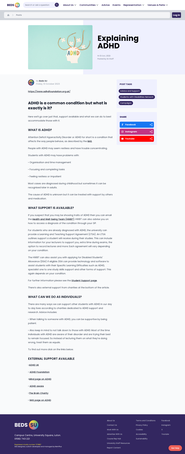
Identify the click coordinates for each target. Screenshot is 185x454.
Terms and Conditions (145, 420)
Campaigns (126, 103)
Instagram (166, 425)
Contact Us (112, 425)
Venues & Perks (156, 5)
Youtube (165, 434)
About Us (68, 5)
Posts (19, 15)
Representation (132, 5)
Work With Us (112, 429)
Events (116, 5)
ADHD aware (37, 386)
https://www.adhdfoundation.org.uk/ (49, 91)
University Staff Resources (118, 443)
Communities (88, 5)
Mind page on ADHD (40, 379)
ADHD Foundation (39, 372)
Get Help (175, 448)
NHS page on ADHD (40, 400)
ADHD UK (34, 365)
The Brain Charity (38, 393)
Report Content (114, 447)
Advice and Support (130, 90)
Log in (176, 15)
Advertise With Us (114, 434)
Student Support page (84, 280)
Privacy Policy (142, 425)
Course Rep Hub (114, 438)
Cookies (139, 429)
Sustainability (141, 438)
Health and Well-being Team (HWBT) (53, 219)
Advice (106, 5)
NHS (89, 141)
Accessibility (141, 434)
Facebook (165, 420)
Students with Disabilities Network (136, 97)
